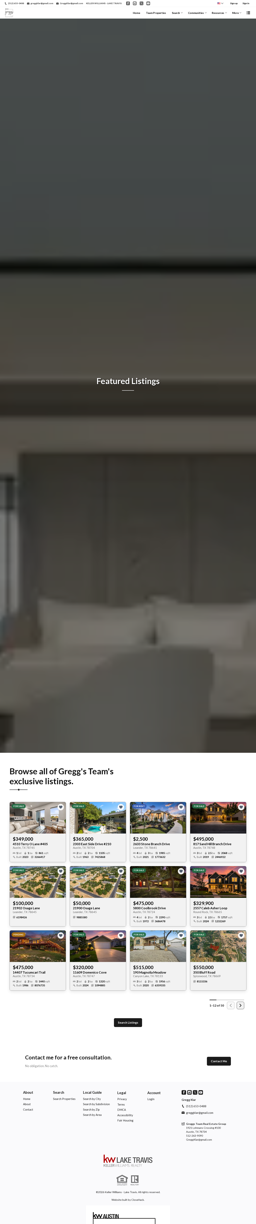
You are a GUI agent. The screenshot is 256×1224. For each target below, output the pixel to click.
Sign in (246, 3)
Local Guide (92, 1092)
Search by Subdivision (96, 1104)
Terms (121, 1104)
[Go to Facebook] (128, 3)
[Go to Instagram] (134, 3)
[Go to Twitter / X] (141, 3)
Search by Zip (91, 1109)
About (28, 1092)
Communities (196, 12)
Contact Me (219, 1061)
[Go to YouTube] (148, 3)
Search (176, 12)
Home (136, 12)
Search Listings (128, 1022)
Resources (218, 12)
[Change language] (220, 3)
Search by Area (92, 1114)
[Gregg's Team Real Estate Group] (128, 1161)
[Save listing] (61, 807)
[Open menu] (248, 13)
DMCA (121, 1109)
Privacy (122, 1099)
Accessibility (125, 1115)
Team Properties (156, 12)
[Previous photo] (14, 818)
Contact (28, 1109)
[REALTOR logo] (135, 1180)
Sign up (234, 3)
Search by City (92, 1098)
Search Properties (64, 1098)
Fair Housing (125, 1120)
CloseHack (137, 1199)
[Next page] (240, 1005)
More (235, 12)
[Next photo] (61, 818)
